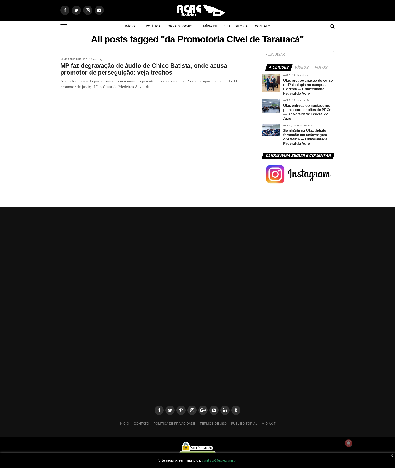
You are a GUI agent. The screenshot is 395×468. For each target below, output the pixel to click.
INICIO (124, 423)
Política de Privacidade (174, 423)
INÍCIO (130, 26)
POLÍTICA (153, 26)
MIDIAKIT (269, 423)
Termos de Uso (213, 423)
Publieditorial (236, 26)
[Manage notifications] (348, 443)
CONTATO (262, 26)
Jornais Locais (179, 26)
